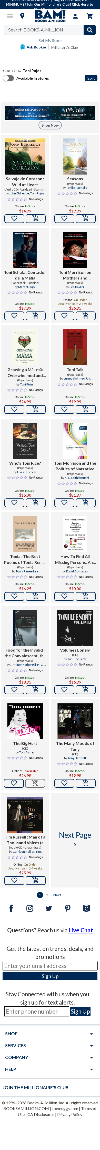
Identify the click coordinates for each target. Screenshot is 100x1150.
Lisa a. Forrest (26, 472)
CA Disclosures (40, 1114)
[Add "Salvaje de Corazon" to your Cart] (36, 218)
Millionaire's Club (64, 47)
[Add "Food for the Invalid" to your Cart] (36, 689)
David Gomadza (77, 571)
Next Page (75, 839)
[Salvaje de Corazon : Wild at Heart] (25, 156)
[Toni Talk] (75, 347)
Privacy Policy (69, 1114)
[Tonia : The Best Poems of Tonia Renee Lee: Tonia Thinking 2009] (25, 534)
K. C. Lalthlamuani (77, 478)
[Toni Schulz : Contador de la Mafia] (25, 250)
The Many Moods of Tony (75, 746)
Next (57, 895)
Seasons (75, 178)
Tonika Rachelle (76, 188)
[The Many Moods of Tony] (75, 721)
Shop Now (50, 125)
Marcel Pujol (26, 287)
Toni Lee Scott (76, 659)
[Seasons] (75, 156)
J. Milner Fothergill (23, 665)
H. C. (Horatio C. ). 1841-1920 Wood (25, 667)
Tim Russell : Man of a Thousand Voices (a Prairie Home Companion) (25, 840)
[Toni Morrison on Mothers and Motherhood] (75, 250)
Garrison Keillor (23, 851)
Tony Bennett (77, 758)
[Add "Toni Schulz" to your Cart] (36, 315)
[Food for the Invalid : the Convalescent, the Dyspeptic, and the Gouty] (25, 628)
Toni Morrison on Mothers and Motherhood (75, 275)
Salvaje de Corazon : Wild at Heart (25, 181)
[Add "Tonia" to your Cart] (36, 596)
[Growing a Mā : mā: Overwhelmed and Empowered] (25, 347)
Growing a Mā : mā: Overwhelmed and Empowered (25, 372)
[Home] (50, 16)
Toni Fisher (27, 752)
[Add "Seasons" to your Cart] (86, 218)
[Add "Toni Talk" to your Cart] (86, 409)
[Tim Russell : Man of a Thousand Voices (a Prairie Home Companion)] (25, 814)
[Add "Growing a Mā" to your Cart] (36, 409)
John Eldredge (19, 193)
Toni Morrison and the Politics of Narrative (75, 466)
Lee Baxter (76, 287)
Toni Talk (75, 369)
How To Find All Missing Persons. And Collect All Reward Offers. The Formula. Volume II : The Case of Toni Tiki (75, 559)
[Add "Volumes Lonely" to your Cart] (86, 689)
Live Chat (80, 930)
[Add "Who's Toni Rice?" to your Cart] (36, 502)
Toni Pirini (27, 384)
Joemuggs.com (65, 1108)
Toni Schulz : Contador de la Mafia (25, 275)
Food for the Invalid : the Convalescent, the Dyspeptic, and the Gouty (25, 653)
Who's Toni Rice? (25, 463)
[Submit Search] (90, 30)
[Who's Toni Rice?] (25, 441)
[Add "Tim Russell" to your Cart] (36, 880)
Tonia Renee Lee (27, 571)
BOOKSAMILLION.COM (26, 1108)
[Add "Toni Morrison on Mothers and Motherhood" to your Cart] (86, 315)
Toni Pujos (37, 193)
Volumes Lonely (75, 649)
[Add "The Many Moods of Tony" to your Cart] (86, 783)
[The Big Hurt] (25, 721)
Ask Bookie (36, 47)
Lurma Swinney (74, 378)
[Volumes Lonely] (75, 628)
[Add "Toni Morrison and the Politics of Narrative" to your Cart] (86, 502)
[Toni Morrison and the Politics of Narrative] (75, 441)
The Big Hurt (25, 743)
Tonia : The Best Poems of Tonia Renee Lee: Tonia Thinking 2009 (25, 559)
